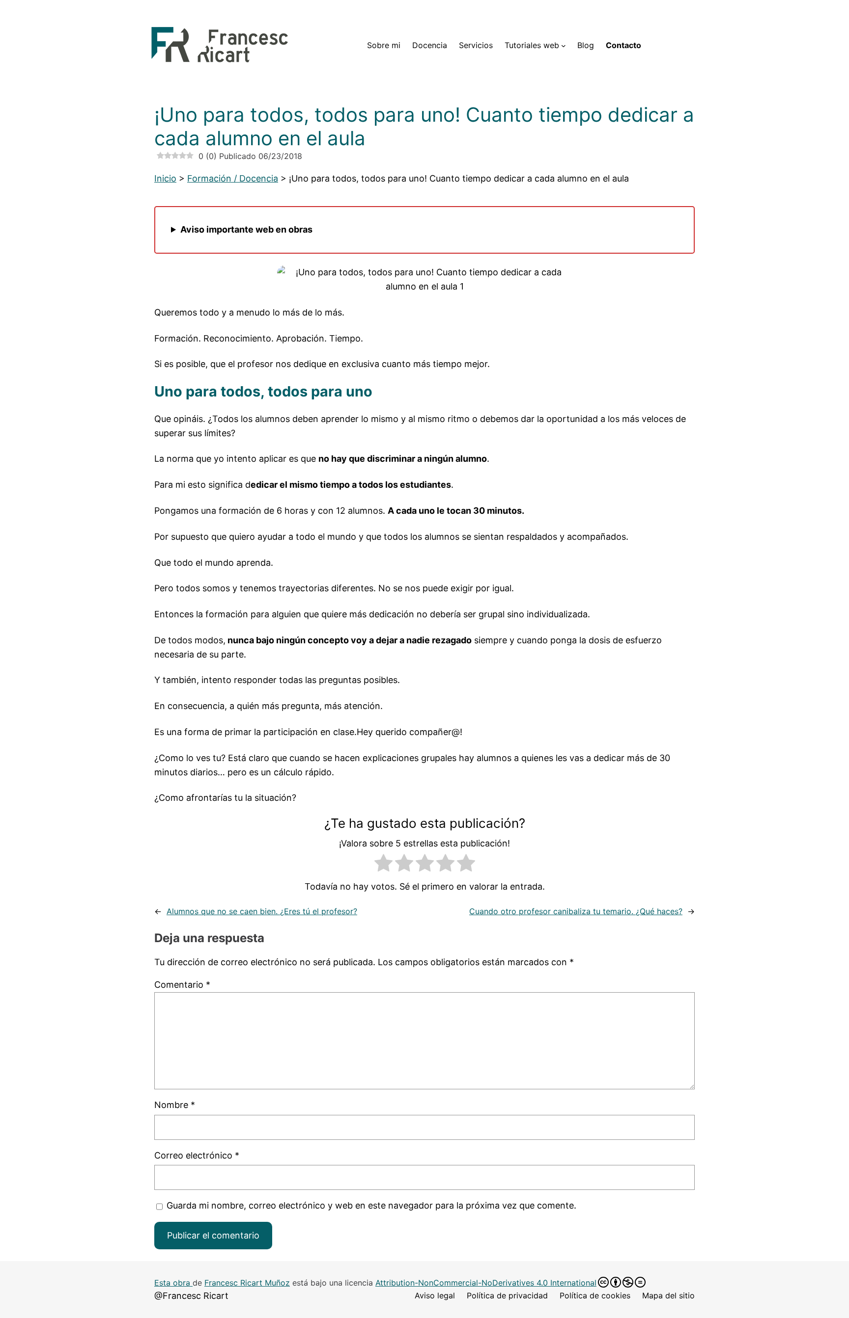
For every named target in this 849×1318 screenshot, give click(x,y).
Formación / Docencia (232, 178)
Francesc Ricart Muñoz (247, 1283)
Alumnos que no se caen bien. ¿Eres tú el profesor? (262, 911)
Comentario (182, 984)
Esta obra (173, 1283)
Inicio (165, 178)
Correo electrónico (196, 1155)
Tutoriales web (532, 45)
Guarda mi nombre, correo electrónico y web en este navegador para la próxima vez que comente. (371, 1205)
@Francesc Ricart (191, 1296)
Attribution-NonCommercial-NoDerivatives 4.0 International (485, 1283)
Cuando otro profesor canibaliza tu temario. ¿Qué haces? (575, 911)
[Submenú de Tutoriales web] (563, 45)
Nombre (174, 1105)
